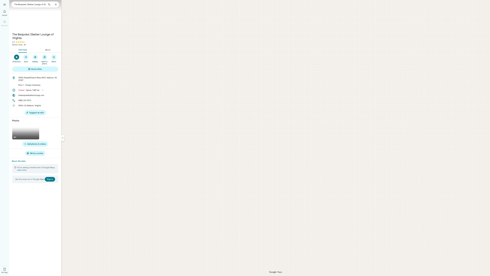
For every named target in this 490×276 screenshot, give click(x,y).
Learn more (21, 170)
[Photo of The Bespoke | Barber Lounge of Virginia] (35, 15)
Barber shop (17, 45)
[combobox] (30, 4)
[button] (35, 90)
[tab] (22, 50)
